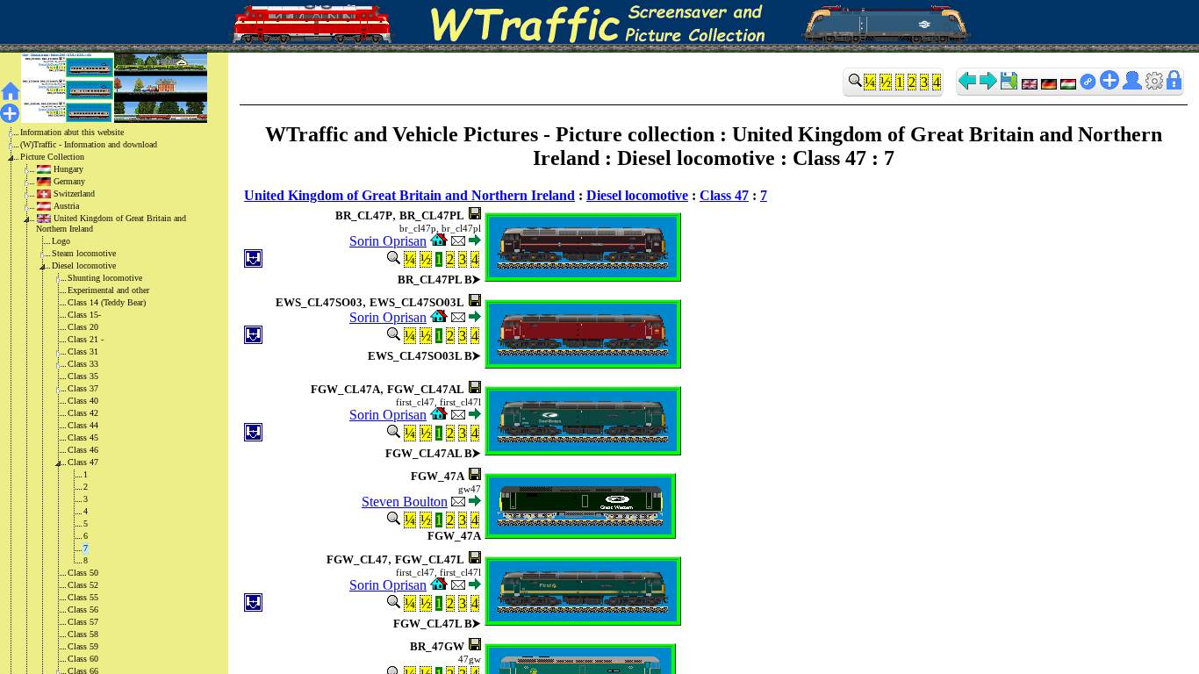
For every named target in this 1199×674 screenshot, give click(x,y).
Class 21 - (86, 339)
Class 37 (83, 388)
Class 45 (83, 437)
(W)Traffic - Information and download (88, 144)
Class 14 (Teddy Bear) (107, 302)
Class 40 (83, 400)
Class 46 (83, 450)
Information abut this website (72, 132)
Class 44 (83, 425)
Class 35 (83, 376)
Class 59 (83, 646)
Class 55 (83, 597)
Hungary (68, 169)
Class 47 (83, 462)
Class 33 (83, 364)
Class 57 (83, 622)
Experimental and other (108, 290)
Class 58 (83, 634)
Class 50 (83, 572)
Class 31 (83, 351)
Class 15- (84, 314)
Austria (66, 206)
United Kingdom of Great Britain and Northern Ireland (111, 223)
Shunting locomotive (105, 278)
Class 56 (83, 609)
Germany (69, 181)
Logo (61, 241)
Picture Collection (52, 156)
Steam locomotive (84, 253)
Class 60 (83, 658)
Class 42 (83, 413)
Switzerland (74, 193)
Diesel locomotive (84, 265)
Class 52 (83, 585)
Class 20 (83, 327)
